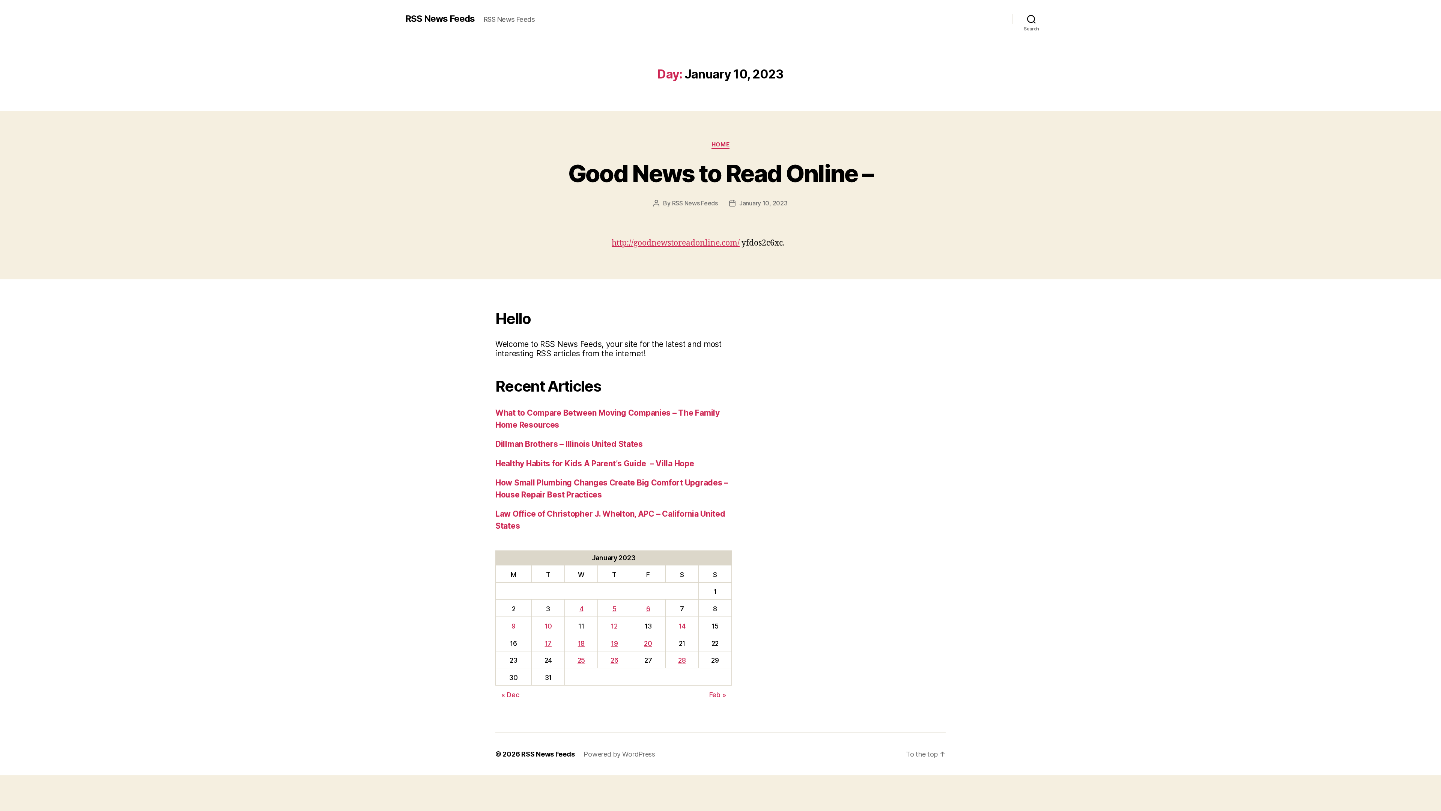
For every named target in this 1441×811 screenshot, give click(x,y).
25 (581, 660)
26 (614, 660)
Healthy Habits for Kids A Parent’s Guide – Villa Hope (594, 463)
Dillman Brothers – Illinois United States (569, 444)
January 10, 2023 (763, 203)
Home (720, 144)
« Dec (510, 695)
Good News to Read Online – (720, 173)
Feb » (717, 695)
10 (548, 626)
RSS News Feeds (440, 18)
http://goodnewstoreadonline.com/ (676, 243)
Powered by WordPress (619, 754)
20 (648, 643)
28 (682, 660)
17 (548, 643)
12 (614, 626)
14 (681, 626)
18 (581, 643)
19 (614, 643)
